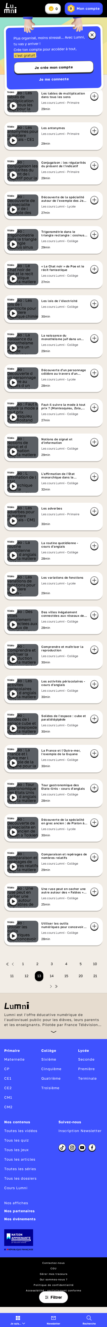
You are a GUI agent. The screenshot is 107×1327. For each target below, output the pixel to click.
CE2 (8, 1088)
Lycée (83, 1050)
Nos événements (20, 1219)
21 (95, 976)
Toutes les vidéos (20, 1131)
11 (12, 976)
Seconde (86, 1059)
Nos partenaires (19, 1211)
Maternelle (14, 1059)
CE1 (7, 1078)
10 (95, 964)
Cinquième (51, 1069)
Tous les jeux (16, 1150)
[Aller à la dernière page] (56, 986)
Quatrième (51, 1078)
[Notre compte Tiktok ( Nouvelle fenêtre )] (62, 1147)
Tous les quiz (16, 1140)
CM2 (8, 1107)
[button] (17, 1320)
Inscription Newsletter (80, 1131)
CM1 (8, 1097)
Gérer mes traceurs (53, 1274)
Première (86, 1069)
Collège (48, 1050)
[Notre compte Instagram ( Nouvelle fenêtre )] (72, 1147)
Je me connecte (54, 79)
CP (6, 1069)
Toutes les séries (20, 1169)
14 (52, 976)
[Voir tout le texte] (53, 1032)
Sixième (48, 1059)
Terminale (87, 1078)
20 (81, 976)
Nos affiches (16, 1203)
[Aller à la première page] (7, 964)
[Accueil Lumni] (10, 8)
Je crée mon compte (54, 67)
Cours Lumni (16, 1188)
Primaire (12, 1050)
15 (66, 976)
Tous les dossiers (20, 1178)
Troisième (50, 1088)
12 (26, 976)
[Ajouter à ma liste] (94, 96)
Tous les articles (19, 1159)
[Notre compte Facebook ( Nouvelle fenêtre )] (92, 1147)
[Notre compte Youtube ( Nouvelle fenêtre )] (82, 1147)
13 (39, 976)
